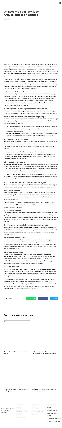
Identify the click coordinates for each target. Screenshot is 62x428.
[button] (31, 298)
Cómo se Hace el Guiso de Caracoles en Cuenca (15, 352)
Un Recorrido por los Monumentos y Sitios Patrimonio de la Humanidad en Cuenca (44, 352)
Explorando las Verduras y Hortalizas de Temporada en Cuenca (44, 390)
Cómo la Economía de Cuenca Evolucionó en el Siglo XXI (16, 390)
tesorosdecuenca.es (10, 103)
